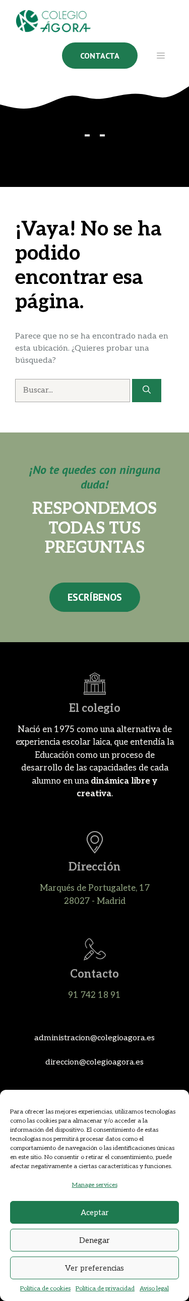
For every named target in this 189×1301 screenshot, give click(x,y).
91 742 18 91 (94, 995)
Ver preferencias (94, 1268)
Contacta (99, 56)
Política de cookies (45, 1288)
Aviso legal (154, 1288)
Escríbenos (95, 597)
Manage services (94, 1185)
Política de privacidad (105, 1288)
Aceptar (95, 1212)
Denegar (94, 1240)
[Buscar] (146, 390)
